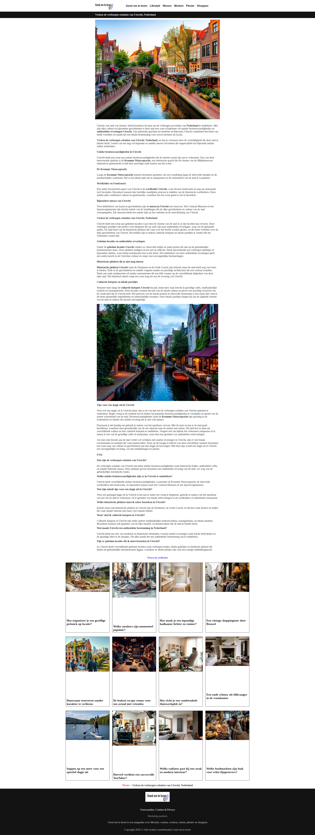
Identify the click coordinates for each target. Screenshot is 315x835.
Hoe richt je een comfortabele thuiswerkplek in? (178, 702)
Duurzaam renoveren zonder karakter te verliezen (85, 702)
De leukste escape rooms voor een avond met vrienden (132, 702)
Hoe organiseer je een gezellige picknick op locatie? (86, 622)
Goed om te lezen (136, 5)
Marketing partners (157, 816)
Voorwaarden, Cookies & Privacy (157, 809)
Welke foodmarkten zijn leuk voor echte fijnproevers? (224, 770)
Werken (179, 5)
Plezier (190, 5)
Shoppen (202, 5)
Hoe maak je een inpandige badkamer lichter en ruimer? (178, 622)
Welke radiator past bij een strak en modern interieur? (181, 770)
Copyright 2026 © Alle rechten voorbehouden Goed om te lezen (157, 829)
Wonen (167, 5)
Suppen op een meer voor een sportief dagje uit (85, 770)
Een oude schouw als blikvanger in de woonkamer (226, 696)
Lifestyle (155, 5)
